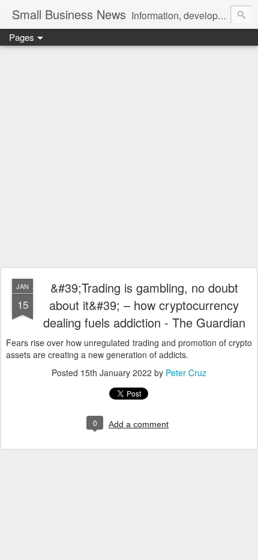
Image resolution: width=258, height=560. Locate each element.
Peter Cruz (186, 373)
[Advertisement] (129, 157)
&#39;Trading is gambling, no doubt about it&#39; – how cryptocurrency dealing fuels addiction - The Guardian (144, 305)
